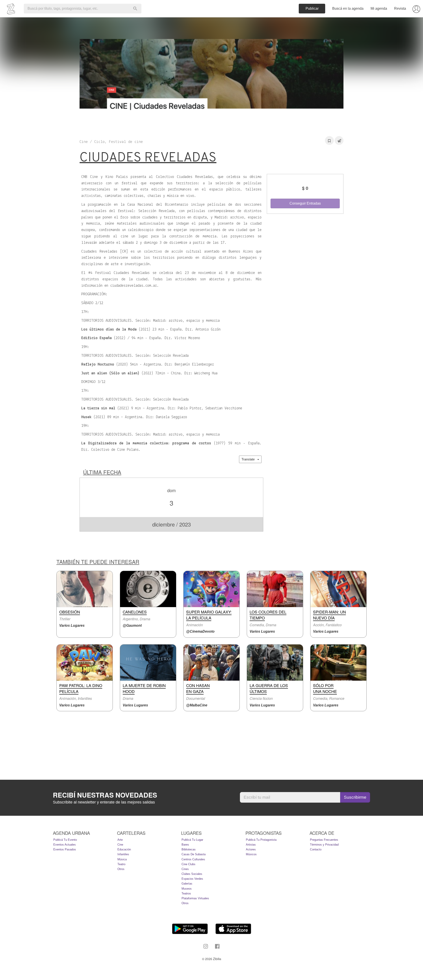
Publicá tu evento (65, 839)
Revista (400, 8)
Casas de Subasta (194, 854)
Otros (120, 869)
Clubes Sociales (192, 874)
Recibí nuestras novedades (105, 795)
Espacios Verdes (192, 878)
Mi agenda (379, 8)
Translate (249, 459)
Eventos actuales (64, 844)
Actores (251, 849)
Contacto (315, 849)
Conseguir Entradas (305, 203)
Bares (185, 844)
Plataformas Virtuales (195, 898)
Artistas (251, 844)
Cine (120, 844)
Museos (187, 888)
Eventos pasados (64, 849)
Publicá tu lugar (192, 839)
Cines (185, 869)
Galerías (187, 883)
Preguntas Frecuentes (324, 839)
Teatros (186, 893)
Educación (124, 849)
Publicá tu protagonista (261, 839)
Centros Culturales (193, 859)
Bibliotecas (189, 849)
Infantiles (123, 854)
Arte (120, 839)
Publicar (312, 8)
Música (122, 859)
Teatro (121, 864)
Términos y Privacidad (324, 844)
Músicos (251, 854)
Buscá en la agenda (348, 8)
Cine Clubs (188, 864)
